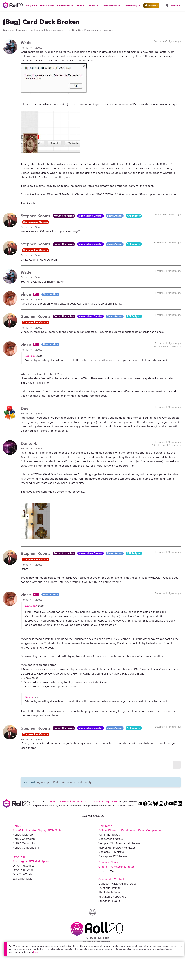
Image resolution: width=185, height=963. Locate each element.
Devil (26, 408)
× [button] (181, 946)
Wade (26, 42)
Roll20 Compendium (26, 847)
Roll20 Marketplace (25, 843)
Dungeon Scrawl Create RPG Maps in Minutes (116, 864)
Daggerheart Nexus (110, 839)
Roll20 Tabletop (23, 834)
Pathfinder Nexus (109, 834)
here (35, 952)
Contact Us (97, 801)
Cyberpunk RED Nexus (112, 856)
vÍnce (26, 294)
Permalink (27, 48)
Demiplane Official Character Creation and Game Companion (129, 828)
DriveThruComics (23, 865)
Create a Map (106, 871)
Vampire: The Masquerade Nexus (119, 843)
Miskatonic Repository (112, 896)
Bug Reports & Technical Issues (47, 30)
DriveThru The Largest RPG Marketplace (31, 859)
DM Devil (31, 606)
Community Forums (14, 30)
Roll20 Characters (24, 839)
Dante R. (29, 443)
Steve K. (30, 356)
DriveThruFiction (23, 870)
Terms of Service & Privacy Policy (65, 801)
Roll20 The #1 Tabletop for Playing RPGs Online (38, 828)
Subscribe (152, 5)
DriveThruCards (22, 874)
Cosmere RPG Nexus (111, 852)
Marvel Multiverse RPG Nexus (116, 847)
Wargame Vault (22, 878)
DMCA (86, 801)
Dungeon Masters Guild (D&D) (117, 884)
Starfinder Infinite (109, 892)
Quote (38, 48)
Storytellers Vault (109, 901)
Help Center (111, 801)
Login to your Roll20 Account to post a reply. (64, 782)
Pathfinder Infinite (109, 888)
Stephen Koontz (36, 216)
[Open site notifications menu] (167, 5)
